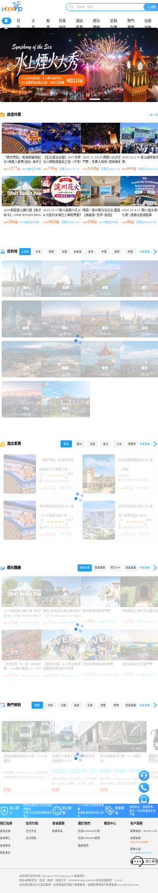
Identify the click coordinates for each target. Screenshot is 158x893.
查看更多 (145, 251)
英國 (130, 251)
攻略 (103, 705)
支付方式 (31, 831)
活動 (63, 705)
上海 (119, 444)
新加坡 (78, 251)
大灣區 (25, 251)
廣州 (79, 444)
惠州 (105, 444)
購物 (116, 705)
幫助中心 (110, 823)
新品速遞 (131, 567)
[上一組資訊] (6, 757)
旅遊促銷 (131, 705)
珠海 (66, 444)
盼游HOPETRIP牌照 (89, 838)
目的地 (18, 28)
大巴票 (33, 28)
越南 (117, 251)
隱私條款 (5, 852)
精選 (37, 705)
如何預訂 (5, 838)
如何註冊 (5, 831)
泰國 (64, 251)
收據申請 (57, 831)
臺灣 (90, 251)
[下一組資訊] (151, 757)
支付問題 (31, 838)
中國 (104, 251)
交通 (90, 705)
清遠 (92, 444)
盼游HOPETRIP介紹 (89, 831)
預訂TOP (115, 567)
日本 (38, 251)
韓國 (51, 251)
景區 (50, 705)
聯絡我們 (83, 845)
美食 (76, 705)
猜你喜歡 (84, 567)
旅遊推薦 (100, 567)
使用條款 (5, 845)
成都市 (132, 444)
